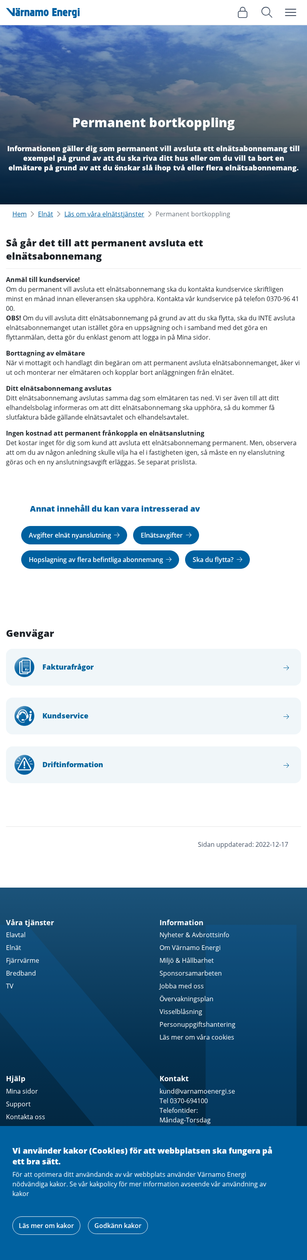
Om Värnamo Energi (190, 947)
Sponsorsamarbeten (190, 973)
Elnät (45, 214)
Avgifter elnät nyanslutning (71, 535)
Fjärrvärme (22, 960)
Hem (19, 214)
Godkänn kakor (118, 1225)
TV (10, 986)
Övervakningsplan (186, 998)
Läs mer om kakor (46, 1225)
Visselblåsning (180, 1011)
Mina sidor (22, 1091)
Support (18, 1104)
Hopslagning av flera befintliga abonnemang (97, 559)
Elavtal (16, 934)
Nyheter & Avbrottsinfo (194, 934)
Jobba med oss (181, 986)
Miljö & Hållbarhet (186, 960)
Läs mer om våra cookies (196, 1037)
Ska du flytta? (214, 559)
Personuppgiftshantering (197, 1024)
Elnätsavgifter (162, 535)
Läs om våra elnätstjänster (104, 214)
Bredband (21, 973)
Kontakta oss (25, 1116)
